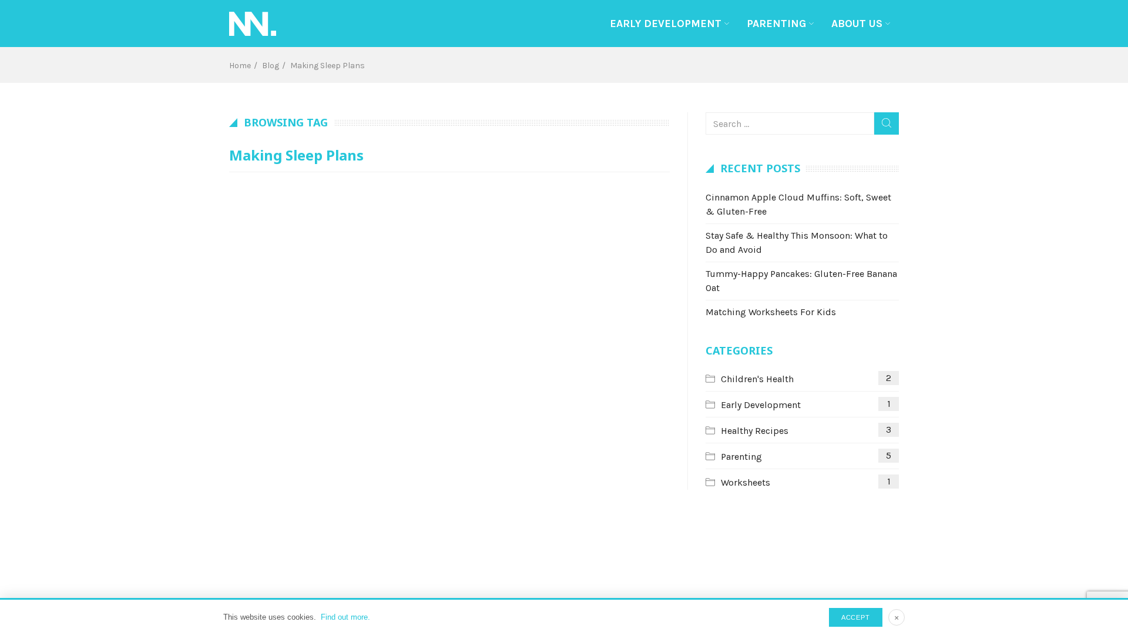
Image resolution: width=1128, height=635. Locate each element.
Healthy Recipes (754, 430)
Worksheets (745, 482)
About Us (856, 23)
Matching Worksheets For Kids (771, 311)
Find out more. (345, 617)
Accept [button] (855, 617)
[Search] (886, 123)
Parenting (776, 23)
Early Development (665, 23)
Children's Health (757, 379)
